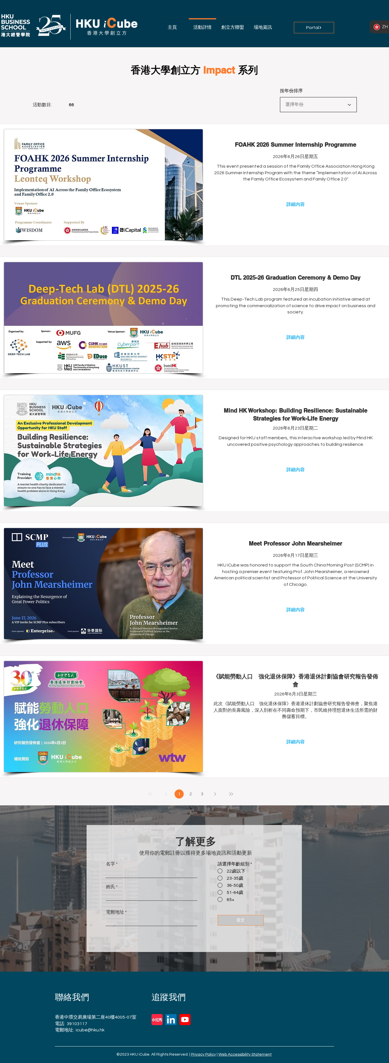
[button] (233, 24)
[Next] (215, 794)
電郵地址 (115, 912)
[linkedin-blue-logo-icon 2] (171, 1019)
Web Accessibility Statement (245, 1054)
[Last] (231, 794)
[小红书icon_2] (157, 1019)
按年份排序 (291, 91)
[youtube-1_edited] (185, 1019)
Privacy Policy (203, 1054)
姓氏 (110, 887)
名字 (110, 864)
